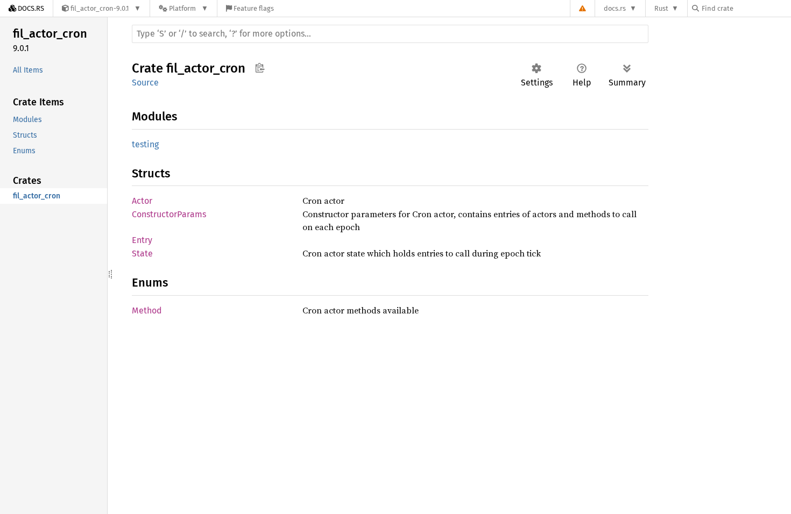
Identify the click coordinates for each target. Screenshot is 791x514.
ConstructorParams (169, 214)
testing (145, 144)
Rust (661, 8)
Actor (142, 201)
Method (147, 310)
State (142, 253)
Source (145, 82)
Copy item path (260, 68)
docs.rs (615, 8)
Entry (142, 240)
